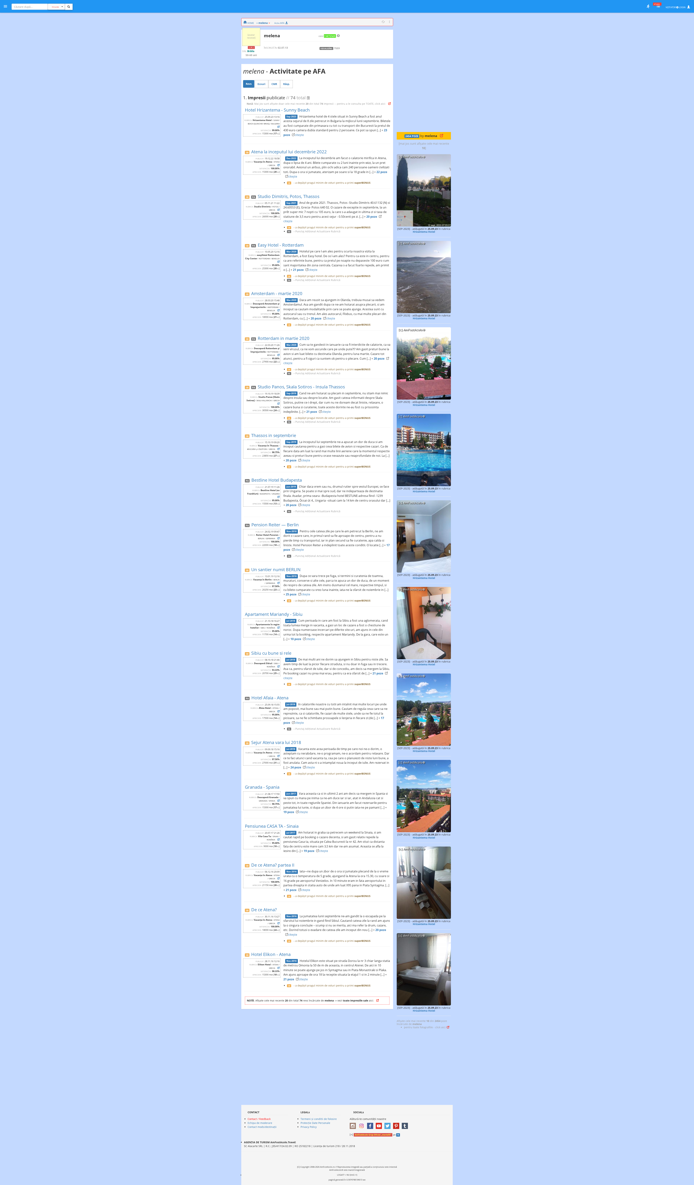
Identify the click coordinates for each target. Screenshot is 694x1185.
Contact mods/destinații (262, 1127)
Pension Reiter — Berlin (275, 525)
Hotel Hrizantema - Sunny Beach (277, 110)
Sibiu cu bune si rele (271, 653)
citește (299, 135)
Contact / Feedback (259, 1119)
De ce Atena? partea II (272, 865)
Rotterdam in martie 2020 (283, 338)
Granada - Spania (262, 787)
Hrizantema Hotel (424, 231)
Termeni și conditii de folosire (319, 1119)
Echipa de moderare (260, 1123)
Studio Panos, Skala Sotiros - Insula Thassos (301, 387)
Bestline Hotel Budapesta (276, 480)
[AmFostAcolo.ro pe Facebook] (371, 1124)
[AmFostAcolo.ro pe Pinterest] (397, 1124)
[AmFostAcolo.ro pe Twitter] (388, 1124)
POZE (411, 136)
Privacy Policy (309, 1127)
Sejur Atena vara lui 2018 (276, 742)
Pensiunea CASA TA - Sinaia (272, 826)
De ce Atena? (264, 910)
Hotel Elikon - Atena (271, 954)
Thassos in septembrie (273, 435)
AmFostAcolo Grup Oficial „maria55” (373, 1134)
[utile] (648, 6)
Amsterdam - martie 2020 (276, 293)
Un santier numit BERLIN (276, 569)
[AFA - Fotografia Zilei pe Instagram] (362, 1124)
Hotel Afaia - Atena (269, 698)
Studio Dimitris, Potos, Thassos (288, 196)
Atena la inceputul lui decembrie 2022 (289, 152)
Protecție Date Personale (315, 1123)
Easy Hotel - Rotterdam (281, 245)
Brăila (250, 51)
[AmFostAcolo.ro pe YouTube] (380, 1124)
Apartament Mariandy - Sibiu (274, 614)
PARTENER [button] (330, 36)
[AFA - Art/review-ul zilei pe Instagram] (354, 1124)
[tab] (248, 84)
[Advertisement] (424, 72)
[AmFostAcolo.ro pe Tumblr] (406, 1124)
